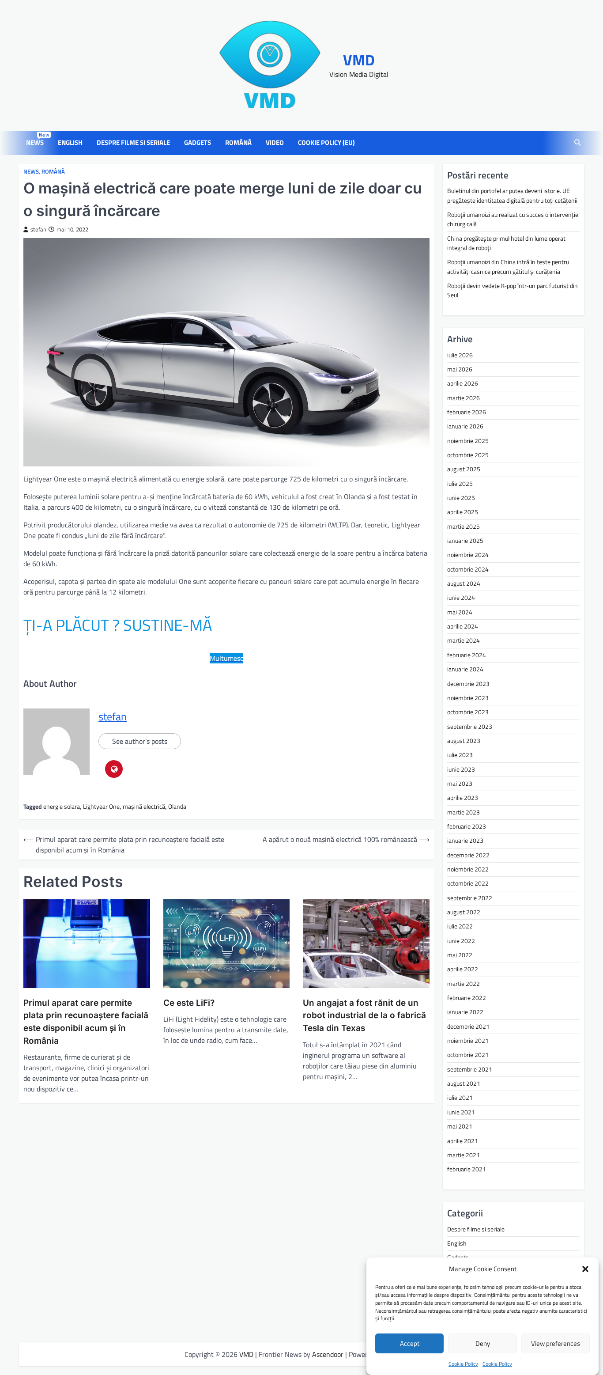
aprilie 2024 (462, 626)
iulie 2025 (460, 484)
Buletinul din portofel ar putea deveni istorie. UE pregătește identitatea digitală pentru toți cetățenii (512, 195)
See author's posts (139, 741)
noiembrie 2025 (468, 441)
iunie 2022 (461, 941)
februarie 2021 (466, 1169)
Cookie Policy (463, 1364)
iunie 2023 (461, 769)
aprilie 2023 (462, 798)
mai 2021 (459, 1126)
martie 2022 (463, 984)
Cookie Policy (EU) (326, 143)
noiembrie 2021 (468, 1040)
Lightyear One (101, 806)
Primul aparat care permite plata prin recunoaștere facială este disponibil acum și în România (85, 1022)
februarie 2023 (466, 826)
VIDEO (275, 143)
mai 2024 (459, 612)
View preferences (555, 1343)
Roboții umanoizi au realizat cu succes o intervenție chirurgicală (512, 219)
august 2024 (463, 583)
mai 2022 (459, 955)
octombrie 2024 (468, 569)
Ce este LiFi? (189, 1003)
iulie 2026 (460, 355)
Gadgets (197, 143)
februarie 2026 (466, 412)
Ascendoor (327, 1354)
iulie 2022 (460, 926)
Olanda (177, 806)
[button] (585, 1269)
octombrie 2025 (468, 455)
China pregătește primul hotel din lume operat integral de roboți (506, 243)
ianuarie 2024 (465, 669)
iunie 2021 (461, 1112)
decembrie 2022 (468, 855)
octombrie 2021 (468, 1055)
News (36, 143)
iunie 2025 (461, 498)
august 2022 (463, 912)
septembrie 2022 (469, 898)
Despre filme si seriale (133, 143)
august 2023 (463, 741)
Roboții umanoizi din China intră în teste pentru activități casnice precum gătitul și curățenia (508, 266)
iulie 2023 (460, 755)
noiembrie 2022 (468, 869)
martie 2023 (463, 812)
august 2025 (463, 469)
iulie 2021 (460, 1097)
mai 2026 (459, 369)
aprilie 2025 (462, 512)
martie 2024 (463, 640)
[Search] (577, 143)
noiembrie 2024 (468, 555)
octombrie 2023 (468, 712)
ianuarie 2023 (465, 840)
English (70, 143)
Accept (409, 1343)
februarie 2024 (466, 655)
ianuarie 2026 (465, 426)
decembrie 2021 (468, 1026)
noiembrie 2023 (468, 698)
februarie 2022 (466, 998)
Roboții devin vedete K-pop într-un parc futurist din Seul (512, 290)
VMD (359, 60)
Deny (482, 1343)
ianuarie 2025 (465, 540)
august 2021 (463, 1083)
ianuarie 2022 (465, 1012)
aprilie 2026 (462, 383)
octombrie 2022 (468, 883)
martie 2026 (463, 398)
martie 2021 (463, 1155)
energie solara (61, 806)
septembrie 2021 (469, 1069)
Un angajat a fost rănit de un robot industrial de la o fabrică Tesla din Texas (364, 1015)
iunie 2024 (461, 597)
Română (238, 143)
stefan (38, 229)
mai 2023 (459, 783)
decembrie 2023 (468, 684)
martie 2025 (463, 526)
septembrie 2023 (469, 726)
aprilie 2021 (462, 1141)
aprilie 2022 (462, 969)
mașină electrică (144, 806)
